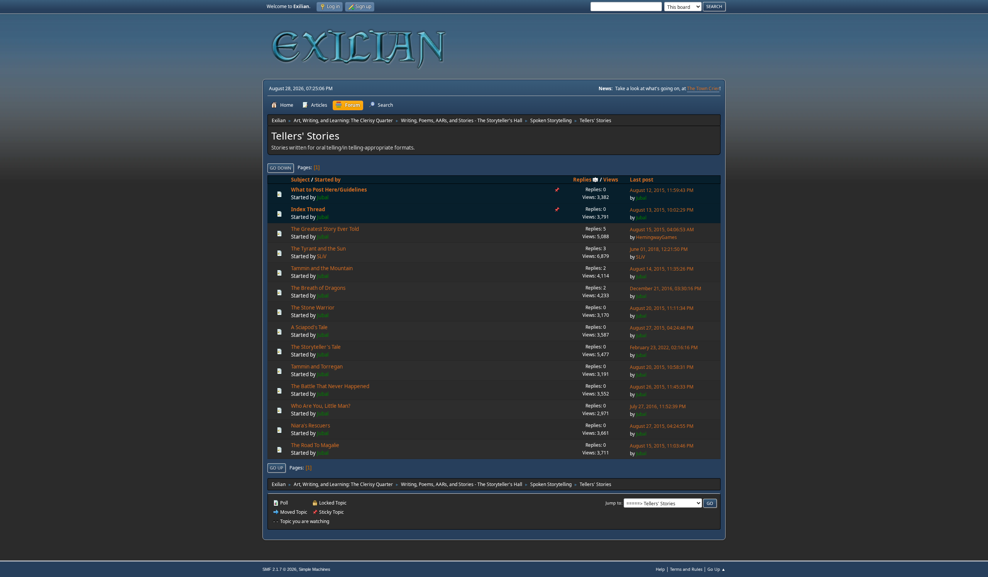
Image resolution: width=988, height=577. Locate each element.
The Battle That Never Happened (330, 386)
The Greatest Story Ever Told (325, 228)
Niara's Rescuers (310, 425)
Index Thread (308, 209)
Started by (328, 179)
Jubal (322, 197)
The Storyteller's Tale (316, 346)
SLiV (322, 256)
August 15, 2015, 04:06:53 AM (662, 229)
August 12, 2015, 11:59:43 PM (662, 190)
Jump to (613, 503)
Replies (582, 179)
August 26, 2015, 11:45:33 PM (662, 387)
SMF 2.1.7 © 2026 (279, 569)
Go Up (276, 468)
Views (610, 179)
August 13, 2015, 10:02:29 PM (662, 210)
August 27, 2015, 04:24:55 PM (662, 426)
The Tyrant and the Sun (318, 248)
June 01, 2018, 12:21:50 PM (659, 249)
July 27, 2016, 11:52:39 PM (658, 406)
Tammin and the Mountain (322, 268)
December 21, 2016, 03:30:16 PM (665, 288)
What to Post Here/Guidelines (329, 189)
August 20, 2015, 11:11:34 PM (662, 308)
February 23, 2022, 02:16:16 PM (664, 347)
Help (660, 569)
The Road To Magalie (315, 445)
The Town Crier (703, 88)
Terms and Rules (686, 569)
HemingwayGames (656, 237)
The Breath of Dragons (318, 287)
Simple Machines (314, 569)
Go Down (280, 168)
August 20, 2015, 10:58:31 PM (662, 367)
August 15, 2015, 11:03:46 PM (662, 445)
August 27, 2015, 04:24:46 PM (662, 328)
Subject (300, 179)
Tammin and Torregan (317, 366)
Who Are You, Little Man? (320, 405)
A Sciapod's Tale (309, 327)
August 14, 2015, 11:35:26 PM (662, 269)
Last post (641, 179)
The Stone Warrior (313, 307)
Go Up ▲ (716, 569)
